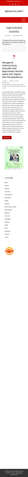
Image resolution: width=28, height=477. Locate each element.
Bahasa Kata (16, 458)
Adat (19, 420)
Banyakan (17, 441)
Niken (6, 388)
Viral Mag (18, 473)
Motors (7, 264)
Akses (16, 434)
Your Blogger (8, 411)
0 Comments (15, 81)
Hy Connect (18, 308)
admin (5, 81)
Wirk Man (11, 386)
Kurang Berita (11, 405)
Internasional (8, 195)
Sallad (12, 319)
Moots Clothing (12, 312)
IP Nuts (20, 357)
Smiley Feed (12, 329)
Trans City (8, 384)
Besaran (7, 443)
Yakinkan (12, 445)
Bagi (21, 424)
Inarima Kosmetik (10, 354)
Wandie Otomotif (17, 397)
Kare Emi (19, 336)
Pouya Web (15, 338)
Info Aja (7, 418)
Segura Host (17, 333)
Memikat (19, 443)
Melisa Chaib (18, 297)
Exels (6, 327)
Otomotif (7, 216)
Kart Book (11, 327)
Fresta (10, 302)
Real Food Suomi (15, 350)
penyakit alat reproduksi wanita (10, 86)
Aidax (13, 308)
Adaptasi (15, 420)
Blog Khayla (15, 399)
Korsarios (13, 352)
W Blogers (11, 293)
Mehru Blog (15, 295)
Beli (18, 426)
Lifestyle (7, 204)
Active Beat (8, 365)
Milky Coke (15, 359)
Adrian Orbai (19, 329)
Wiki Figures (15, 274)
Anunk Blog (12, 264)
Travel (6, 237)
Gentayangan (16, 439)
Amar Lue (13, 336)
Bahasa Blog (17, 453)
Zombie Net (10, 316)
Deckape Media (9, 367)
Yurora (6, 298)
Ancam (7, 424)
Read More (7, 137)
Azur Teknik (19, 264)
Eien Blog (7, 319)
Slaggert (14, 304)
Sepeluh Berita (15, 455)
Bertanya (18, 418)
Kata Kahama (9, 291)
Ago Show (19, 321)
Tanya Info (18, 457)
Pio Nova (11, 342)
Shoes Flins (18, 342)
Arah (18, 424)
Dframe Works (16, 279)
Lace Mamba (15, 270)
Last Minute (19, 352)
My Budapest (18, 367)
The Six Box (16, 356)
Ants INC (16, 281)
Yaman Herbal (18, 363)
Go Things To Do (17, 377)
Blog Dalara (8, 289)
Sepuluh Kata (8, 451)
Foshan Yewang (14, 276)
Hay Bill (20, 371)
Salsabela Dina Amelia (11, 403)
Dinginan (11, 441)
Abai (6, 422)
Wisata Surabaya (15, 380)
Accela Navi (8, 279)
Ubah (11, 437)
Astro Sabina (19, 287)
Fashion (7, 185)
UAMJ (6, 363)
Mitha (6, 300)
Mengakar (11, 434)
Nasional (7, 213)
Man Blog (17, 386)
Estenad (7, 310)
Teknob (18, 382)
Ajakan (20, 432)
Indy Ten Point (9, 356)
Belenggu (18, 428)
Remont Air (8, 373)
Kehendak (7, 447)
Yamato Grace (18, 293)
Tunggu (15, 437)
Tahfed (7, 386)
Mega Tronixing (9, 333)
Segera (18, 445)
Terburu (14, 430)
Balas (9, 426)
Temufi (20, 335)
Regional (7, 222)
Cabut (19, 430)
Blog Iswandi (8, 399)
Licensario (18, 354)
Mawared (7, 352)
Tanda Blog (8, 455)
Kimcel (7, 268)
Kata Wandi (8, 396)
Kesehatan (6, 82)
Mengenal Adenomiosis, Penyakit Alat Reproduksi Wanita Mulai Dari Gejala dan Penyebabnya (12, 70)
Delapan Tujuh (9, 266)
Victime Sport (13, 357)
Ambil (14, 422)
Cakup (11, 432)
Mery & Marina (18, 318)
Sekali (21, 445)
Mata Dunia (12, 382)
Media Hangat (9, 458)
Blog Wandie (15, 401)
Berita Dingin (16, 451)
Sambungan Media (10, 449)
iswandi (18, 390)
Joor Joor (18, 344)
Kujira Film (7, 336)
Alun (8, 422)
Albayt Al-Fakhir (13, 285)
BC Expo (16, 346)
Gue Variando (11, 361)
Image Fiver (16, 266)
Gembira (7, 445)
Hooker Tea (14, 335)
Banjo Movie (15, 369)
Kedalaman (13, 443)
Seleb (6, 225)
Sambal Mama (12, 306)
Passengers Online (10, 283)
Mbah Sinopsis (12, 300)
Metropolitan (8, 210)
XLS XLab (10, 363)
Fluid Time (19, 340)
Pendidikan (8, 219)
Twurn (13, 289)
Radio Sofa (13, 390)
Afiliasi (6, 420)
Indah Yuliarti (18, 416)
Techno (7, 234)
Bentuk (10, 430)
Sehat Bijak (12, 418)
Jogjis (18, 300)
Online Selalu (11, 413)
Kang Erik (13, 384)
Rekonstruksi (12, 321)
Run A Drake (8, 369)
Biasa (6, 430)
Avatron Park (12, 287)
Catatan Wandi (16, 396)
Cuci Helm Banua (17, 394)
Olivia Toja (11, 297)
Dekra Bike (11, 348)
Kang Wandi (8, 397)
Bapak (6, 441)
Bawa (20, 426)
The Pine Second (16, 331)
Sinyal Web (13, 407)
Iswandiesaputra (9, 392)
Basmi (6, 426)
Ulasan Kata (8, 439)
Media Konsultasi (9, 457)
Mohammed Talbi (10, 344)
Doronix (19, 268)
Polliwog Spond (9, 272)
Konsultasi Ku (19, 449)
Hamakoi (12, 310)
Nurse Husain (12, 314)
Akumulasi (19, 422)
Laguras (19, 325)
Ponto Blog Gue (9, 346)
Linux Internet (14, 375)
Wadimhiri (11, 281)
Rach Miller (13, 325)
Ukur (18, 437)
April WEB (15, 302)
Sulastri (18, 314)
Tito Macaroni (9, 378)
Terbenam (8, 428)
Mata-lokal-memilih (10, 207)
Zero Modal (11, 277)
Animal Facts (19, 361)
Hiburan (7, 189)
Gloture (16, 327)
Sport (6, 228)
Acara (10, 420)
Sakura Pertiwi (13, 415)
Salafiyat (15, 291)
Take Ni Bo (18, 277)
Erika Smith (8, 331)
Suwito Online (12, 388)
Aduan (15, 432)
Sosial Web (19, 409)
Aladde (10, 304)
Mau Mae (19, 384)
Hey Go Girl (8, 270)
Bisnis (6, 182)
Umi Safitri (11, 416)
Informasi (7, 192)
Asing (15, 424)
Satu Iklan (15, 411)
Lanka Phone (12, 268)
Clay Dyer (9, 371)
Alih (11, 422)
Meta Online (12, 298)
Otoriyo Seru (8, 359)
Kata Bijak (19, 298)
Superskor (8, 231)
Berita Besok (12, 409)
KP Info (9, 308)
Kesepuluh (14, 447)
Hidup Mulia (8, 323)
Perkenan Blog (9, 453)
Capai (17, 436)
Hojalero (11, 318)
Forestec (14, 371)
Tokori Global (15, 365)
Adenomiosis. (7, 84)
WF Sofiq (16, 319)
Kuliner (7, 201)
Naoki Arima (14, 373)
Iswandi (10, 394)
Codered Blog (11, 340)
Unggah (7, 437)
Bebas (13, 428)
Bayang (14, 426)
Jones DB (7, 380)
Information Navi (18, 378)
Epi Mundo (19, 289)
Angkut (11, 424)
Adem (6, 434)
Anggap (20, 434)
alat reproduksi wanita (17, 84)
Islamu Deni (8, 295)
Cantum (7, 432)
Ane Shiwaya (8, 338)
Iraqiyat (7, 342)
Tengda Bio (8, 335)
